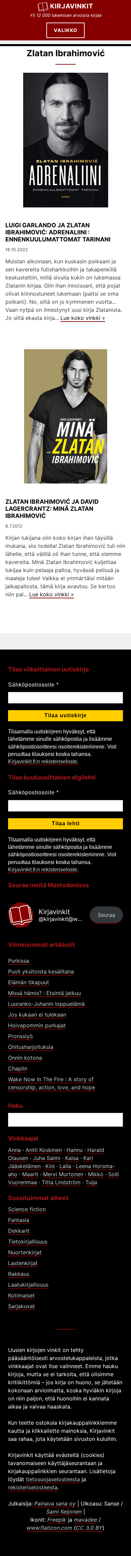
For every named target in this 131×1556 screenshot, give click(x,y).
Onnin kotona (25, 1057)
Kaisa (72, 1158)
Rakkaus (18, 1273)
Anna (14, 1150)
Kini (50, 1166)
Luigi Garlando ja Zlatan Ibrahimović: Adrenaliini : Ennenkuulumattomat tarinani (58, 232)
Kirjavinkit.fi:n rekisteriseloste (42, 761)
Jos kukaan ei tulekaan (37, 1014)
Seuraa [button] (106, 915)
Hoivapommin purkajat (37, 1025)
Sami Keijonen (64, 1511)
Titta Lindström (61, 1182)
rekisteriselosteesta (32, 1487)
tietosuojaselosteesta (53, 1479)
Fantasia (18, 1220)
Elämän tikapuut (28, 982)
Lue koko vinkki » (82, 317)
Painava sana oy (55, 1503)
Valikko (65, 30)
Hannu (75, 1150)
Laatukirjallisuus (28, 1284)
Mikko (95, 1174)
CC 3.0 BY (89, 1527)
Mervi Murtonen (63, 1174)
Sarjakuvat (21, 1306)
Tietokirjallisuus (27, 1241)
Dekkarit (19, 1230)
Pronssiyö (20, 1036)
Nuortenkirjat (25, 1252)
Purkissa (18, 960)
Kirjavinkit (71, 6)
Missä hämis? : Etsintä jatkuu (44, 993)
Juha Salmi (46, 1158)
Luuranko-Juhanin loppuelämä (46, 1003)
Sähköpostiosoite (33, 685)
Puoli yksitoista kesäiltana (41, 971)
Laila (65, 1166)
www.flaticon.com (49, 1527)
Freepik (56, 1519)
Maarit (30, 1174)
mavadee (85, 1519)
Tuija (91, 1182)
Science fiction (27, 1209)
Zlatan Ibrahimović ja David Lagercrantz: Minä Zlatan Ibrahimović (52, 508)
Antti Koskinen (44, 1150)
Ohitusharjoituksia (30, 1047)
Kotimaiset (21, 1295)
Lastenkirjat (23, 1263)
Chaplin (17, 1068)
